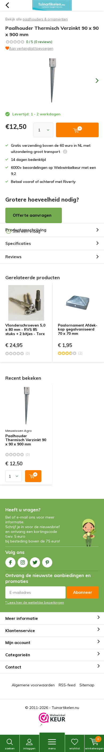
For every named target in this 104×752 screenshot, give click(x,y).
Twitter (35, 562)
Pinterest (47, 562)
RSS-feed (67, 685)
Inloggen (29, 748)
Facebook (10, 562)
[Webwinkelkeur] (52, 720)
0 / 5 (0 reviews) (39, 42)
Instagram (23, 562)
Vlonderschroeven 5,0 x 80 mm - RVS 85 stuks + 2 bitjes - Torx (25, 329)
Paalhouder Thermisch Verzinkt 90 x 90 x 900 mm (25, 440)
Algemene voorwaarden (33, 685)
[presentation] (93, 80)
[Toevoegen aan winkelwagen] (33, 476)
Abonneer (82, 592)
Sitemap (86, 685)
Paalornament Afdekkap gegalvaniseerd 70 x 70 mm (77, 329)
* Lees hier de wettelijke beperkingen (34, 602)
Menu (52, 748)
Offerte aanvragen (32, 215)
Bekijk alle (36, 19)
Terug (7, 5)
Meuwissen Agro (18, 431)
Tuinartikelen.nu (65, 707)
